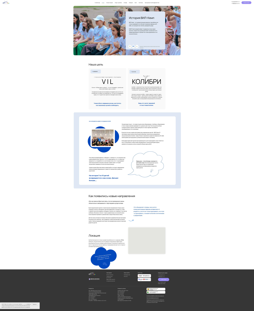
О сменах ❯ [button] (97, 2)
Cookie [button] (24, 304)
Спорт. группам (118, 2)
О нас (103, 2)
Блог (136, 2)
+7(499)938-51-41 (235, 1)
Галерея (131, 2)
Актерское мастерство (110, 281)
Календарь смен (127, 274)
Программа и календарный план (152, 2)
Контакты (141, 2)
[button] (246, 2)
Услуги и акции (109, 2)
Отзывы (125, 2)
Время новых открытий (110, 279)
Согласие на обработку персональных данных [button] (155, 295)
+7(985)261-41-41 (236, 3)
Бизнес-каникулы (109, 274)
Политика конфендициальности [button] (153, 297)
